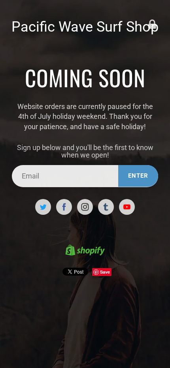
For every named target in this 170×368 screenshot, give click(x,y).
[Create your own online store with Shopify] (85, 251)
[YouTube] (127, 207)
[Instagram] (85, 207)
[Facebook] (64, 207)
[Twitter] (43, 207)
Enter (138, 175)
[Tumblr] (106, 207)
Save (105, 272)
